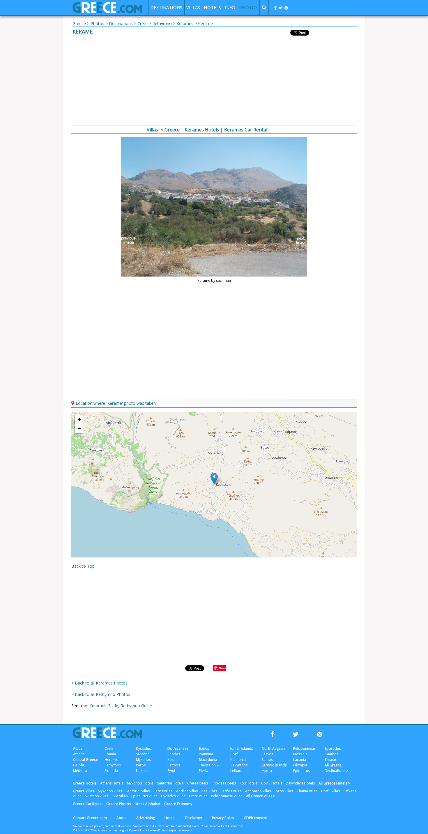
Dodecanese (177, 748)
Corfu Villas (330, 791)
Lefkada (236, 770)
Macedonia (208, 759)
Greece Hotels (84, 783)
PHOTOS (248, 7)
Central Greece (85, 759)
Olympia (300, 765)
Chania (110, 754)
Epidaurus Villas (144, 795)
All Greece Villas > (260, 795)
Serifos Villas (231, 791)
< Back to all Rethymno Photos (100, 694)
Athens (78, 754)
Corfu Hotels (271, 783)
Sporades (333, 748)
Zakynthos (238, 765)
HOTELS (212, 7)
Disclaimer (193, 817)
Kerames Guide (103, 705)
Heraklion (113, 759)
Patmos (173, 765)
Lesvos (267, 754)
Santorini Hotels (170, 783)
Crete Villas (198, 795)
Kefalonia (238, 759)
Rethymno (162, 23)
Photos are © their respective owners (167, 830)
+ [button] (79, 419)
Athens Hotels (111, 783)
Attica (77, 748)
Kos (170, 759)
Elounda (111, 770)
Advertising (145, 817)
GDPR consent (255, 817)
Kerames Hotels (202, 129)
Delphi (78, 765)
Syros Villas (284, 791)
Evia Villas (120, 795)
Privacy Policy (223, 817)
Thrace (330, 759)
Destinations (121, 23)
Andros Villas (187, 791)
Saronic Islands (274, 765)
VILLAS (193, 7)
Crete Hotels (197, 783)
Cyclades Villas (173, 795)
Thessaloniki (209, 765)
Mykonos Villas (110, 791)
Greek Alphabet (147, 803)
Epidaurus (301, 770)
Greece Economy (178, 803)
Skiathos (331, 754)
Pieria (203, 770)
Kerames (184, 23)
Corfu (235, 754)
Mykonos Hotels (140, 783)
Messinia (300, 754)
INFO (230, 7)
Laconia (299, 759)
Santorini (143, 754)
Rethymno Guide (136, 705)
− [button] (79, 428)
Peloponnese (304, 748)
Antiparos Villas (258, 791)
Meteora (80, 770)
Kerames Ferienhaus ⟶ (298, 241)
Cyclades (143, 748)
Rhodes (173, 754)
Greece (79, 23)
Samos (267, 759)
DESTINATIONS (166, 7)
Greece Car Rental (87, 803)
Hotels (170, 817)
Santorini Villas (138, 791)
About (121, 817)
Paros (141, 765)
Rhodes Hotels (224, 783)
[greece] (107, 11)
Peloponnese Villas (226, 795)
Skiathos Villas (96, 795)
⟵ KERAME (129, 241)
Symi (171, 770)
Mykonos (143, 759)
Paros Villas (162, 791)
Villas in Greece (163, 129)
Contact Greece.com (90, 817)
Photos (97, 23)
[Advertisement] (214, 82)
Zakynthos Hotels (300, 783)
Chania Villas (307, 791)
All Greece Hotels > (334, 783)
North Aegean (273, 748)
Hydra (267, 770)
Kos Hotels (248, 783)
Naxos (141, 770)
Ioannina (206, 754)
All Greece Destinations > (336, 768)
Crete (142, 23)
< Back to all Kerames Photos (99, 683)
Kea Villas (209, 791)
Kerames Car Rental (245, 129)
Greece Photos (118, 803)
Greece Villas (83, 791)
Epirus (204, 748)
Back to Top (83, 566)
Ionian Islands (241, 748)
